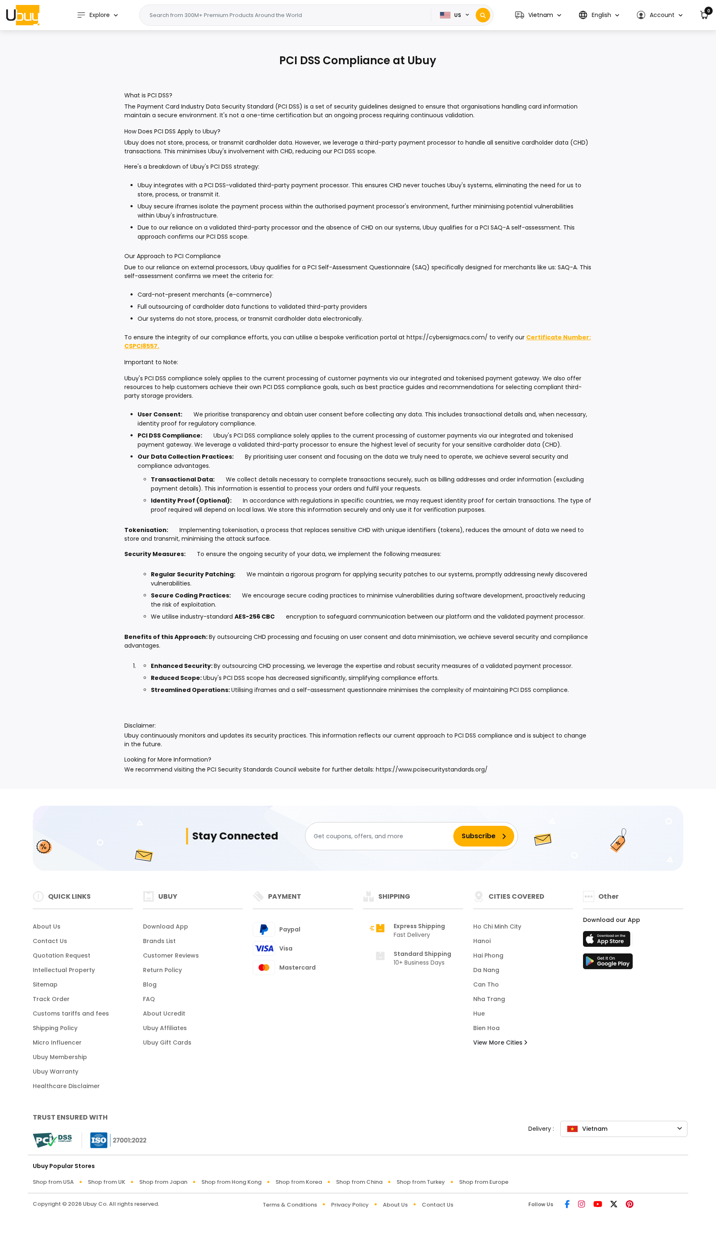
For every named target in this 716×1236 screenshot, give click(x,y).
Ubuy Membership (60, 1057)
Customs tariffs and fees (71, 1013)
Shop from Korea (299, 1182)
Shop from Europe (483, 1182)
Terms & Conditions (290, 1205)
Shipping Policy (55, 1028)
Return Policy (162, 970)
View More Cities (498, 1042)
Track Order (51, 999)
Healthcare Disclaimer (66, 1086)
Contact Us (50, 941)
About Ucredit (164, 1013)
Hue (479, 1013)
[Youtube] (597, 1205)
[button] (538, 15)
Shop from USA (53, 1182)
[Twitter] (614, 1205)
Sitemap (45, 984)
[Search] (483, 15)
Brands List (159, 941)
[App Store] (608, 941)
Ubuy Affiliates (165, 1028)
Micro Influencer (57, 1042)
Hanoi (482, 941)
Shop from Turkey (421, 1182)
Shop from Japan (163, 1182)
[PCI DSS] (52, 1140)
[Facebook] (567, 1205)
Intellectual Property (64, 970)
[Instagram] (581, 1205)
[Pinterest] (629, 1205)
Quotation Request (61, 955)
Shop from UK (106, 1182)
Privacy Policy (350, 1205)
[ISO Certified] (114, 1140)
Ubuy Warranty (55, 1071)
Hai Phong (488, 955)
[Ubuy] (22, 15)
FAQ (149, 999)
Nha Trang (489, 999)
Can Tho (486, 984)
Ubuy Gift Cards (167, 1042)
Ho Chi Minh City (497, 926)
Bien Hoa (486, 1028)
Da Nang (486, 970)
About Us (46, 926)
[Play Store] (608, 963)
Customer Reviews (171, 955)
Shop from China (359, 1182)
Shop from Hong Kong (231, 1182)
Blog (150, 984)
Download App (165, 926)
